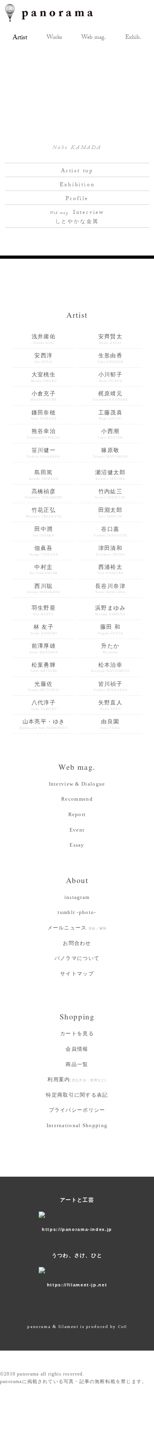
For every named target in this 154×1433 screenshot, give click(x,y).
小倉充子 (43, 396)
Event (77, 830)
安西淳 (43, 358)
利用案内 (77, 1079)
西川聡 (43, 588)
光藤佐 (43, 686)
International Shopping (77, 1125)
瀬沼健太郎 (110, 475)
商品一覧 (77, 1064)
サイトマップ (77, 974)
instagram (77, 897)
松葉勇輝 (43, 667)
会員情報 (77, 1049)
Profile (77, 199)
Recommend (77, 799)
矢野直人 (110, 705)
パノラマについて (77, 958)
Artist (20, 38)
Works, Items (54, 38)
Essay (77, 845)
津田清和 (110, 550)
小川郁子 (110, 377)
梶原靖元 (110, 396)
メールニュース (77, 928)
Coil (122, 1326)
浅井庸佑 (44, 339)
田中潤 (43, 531)
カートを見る (77, 1033)
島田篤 (44, 475)
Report (77, 814)
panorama (56, 13)
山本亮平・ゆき (43, 724)
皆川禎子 (110, 686)
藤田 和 (110, 629)
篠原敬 (110, 452)
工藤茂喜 (110, 415)
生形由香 (110, 358)
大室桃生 (44, 377)
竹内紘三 (110, 494)
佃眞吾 (43, 550)
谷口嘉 (110, 531)
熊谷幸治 (43, 433)
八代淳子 (43, 705)
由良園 (110, 724)
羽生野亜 (44, 610)
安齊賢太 (110, 339)
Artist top (77, 171)
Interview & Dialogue (77, 784)
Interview (77, 217)
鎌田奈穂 (44, 415)
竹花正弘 (44, 512)
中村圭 (44, 569)
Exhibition (133, 38)
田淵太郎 (110, 512)
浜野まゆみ (110, 610)
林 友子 (43, 629)
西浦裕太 (110, 569)
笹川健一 (43, 452)
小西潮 (110, 433)
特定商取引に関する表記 (77, 1095)
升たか (110, 648)
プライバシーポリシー (77, 1110)
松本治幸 (110, 667)
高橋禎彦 (43, 494)
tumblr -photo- (77, 912)
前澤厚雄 (43, 648)
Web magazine (93, 38)
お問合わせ (77, 943)
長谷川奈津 (110, 588)
